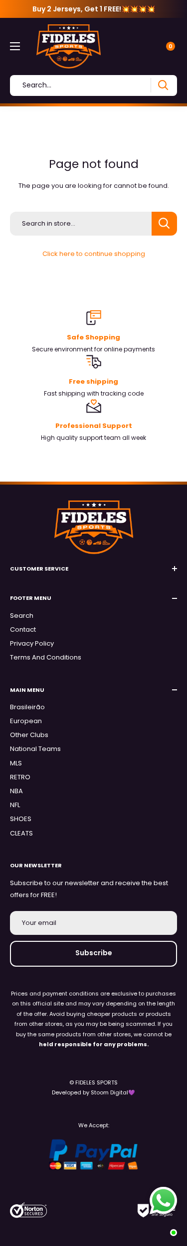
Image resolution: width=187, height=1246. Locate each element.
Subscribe (93, 953)
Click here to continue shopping (93, 253)
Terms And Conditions (45, 657)
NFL (15, 805)
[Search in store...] (164, 224)
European (26, 721)
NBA (16, 791)
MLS (16, 763)
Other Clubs (29, 735)
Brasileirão (27, 707)
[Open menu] (15, 46)
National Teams (35, 748)
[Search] (163, 85)
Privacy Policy (32, 643)
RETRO (20, 777)
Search (21, 615)
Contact (23, 629)
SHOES (20, 819)
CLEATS (21, 833)
